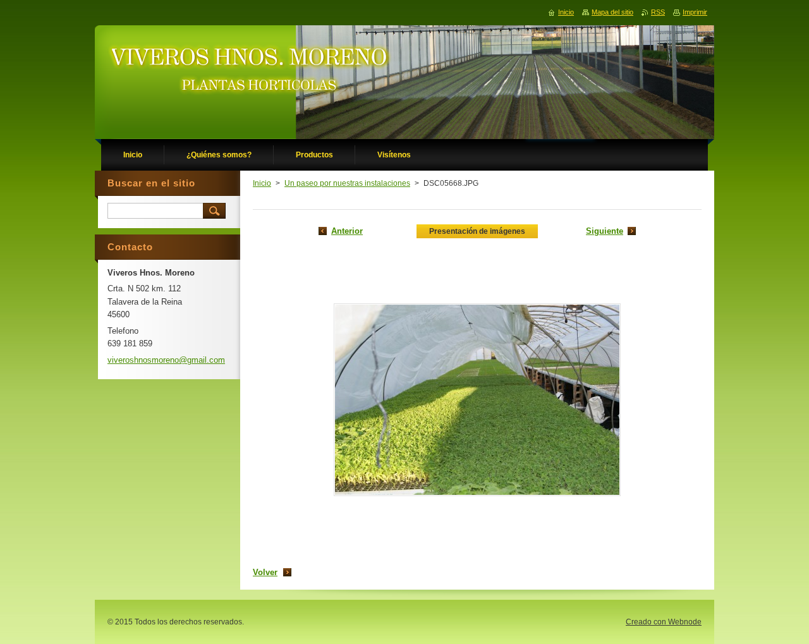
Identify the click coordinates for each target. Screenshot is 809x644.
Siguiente (604, 231)
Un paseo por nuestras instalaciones (347, 183)
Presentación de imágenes (477, 231)
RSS (658, 12)
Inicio (262, 183)
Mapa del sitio (612, 12)
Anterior (347, 231)
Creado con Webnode (664, 622)
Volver (265, 572)
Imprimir (695, 12)
